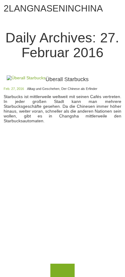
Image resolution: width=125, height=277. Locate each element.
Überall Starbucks (67, 79)
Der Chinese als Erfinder (79, 89)
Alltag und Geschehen (43, 89)
